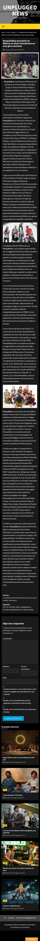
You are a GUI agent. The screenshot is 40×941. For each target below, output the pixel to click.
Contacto (11, 918)
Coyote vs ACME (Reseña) (11, 906)
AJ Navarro (8, 50)
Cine (5, 790)
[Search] (37, 26)
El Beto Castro (8, 873)
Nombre (6, 666)
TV (5, 918)
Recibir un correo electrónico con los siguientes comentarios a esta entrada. (17, 701)
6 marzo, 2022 (17, 50)
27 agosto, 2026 (17, 798)
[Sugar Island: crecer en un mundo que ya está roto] (20, 742)
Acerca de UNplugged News (26, 918)
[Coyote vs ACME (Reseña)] (20, 891)
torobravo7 (7, 798)
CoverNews (14, 927)
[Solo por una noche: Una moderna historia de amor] (20, 853)
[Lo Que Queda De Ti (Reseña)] (20, 780)
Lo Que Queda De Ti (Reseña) (12, 795)
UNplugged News (20, 10)
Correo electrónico (25, 667)
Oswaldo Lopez (9, 762)
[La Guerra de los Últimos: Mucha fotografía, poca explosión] (20, 815)
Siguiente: (18, 607)
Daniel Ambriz (8, 835)
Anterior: (20, 598)
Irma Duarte (8, 908)
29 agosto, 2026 (19, 762)
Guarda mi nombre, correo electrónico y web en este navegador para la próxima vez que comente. (19, 691)
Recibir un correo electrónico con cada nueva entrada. (19, 710)
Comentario (8, 639)
